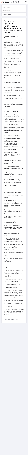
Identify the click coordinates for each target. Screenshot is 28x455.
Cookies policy (7, 14)
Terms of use (6, 7)
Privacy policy (6, 10)
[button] (11, 2)
